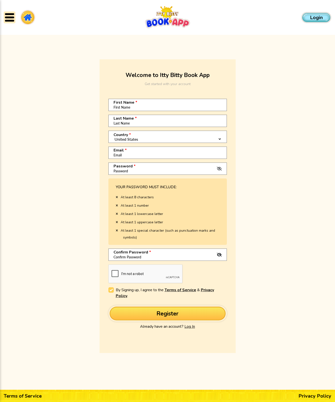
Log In (189, 326)
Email (120, 150)
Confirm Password (132, 252)
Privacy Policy (314, 396)
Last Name (125, 118)
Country (122, 135)
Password (125, 166)
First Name (125, 102)
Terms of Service (180, 290)
